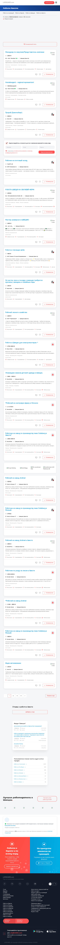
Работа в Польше (7, 905)
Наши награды (7, 897)
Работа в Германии (8, 906)
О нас (4, 889)
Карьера (5, 891)
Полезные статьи (35, 899)
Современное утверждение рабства (41, 908)
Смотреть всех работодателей (47, 798)
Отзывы (5, 892)
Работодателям (49, 2)
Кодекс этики (34, 911)
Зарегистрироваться (46, 152)
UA (53, 883)
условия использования (19, 151)
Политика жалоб (35, 910)
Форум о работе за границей (39, 892)
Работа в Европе (7, 903)
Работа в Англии (7, 910)
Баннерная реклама (8, 895)
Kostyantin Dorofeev (10, 825)
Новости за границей (36, 900)
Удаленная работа (8, 913)
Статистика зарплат (36, 897)
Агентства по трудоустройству (39, 889)
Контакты (5, 899)
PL (55, 883)
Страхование (6, 894)
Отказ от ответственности (38, 906)
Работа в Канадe (7, 916)
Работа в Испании (8, 911)
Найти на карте (35, 891)
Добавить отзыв (30, 712)
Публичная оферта (36, 903)
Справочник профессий (37, 895)
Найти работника (35, 894)
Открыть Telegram (45, 863)
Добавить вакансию (20, 921)
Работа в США (7, 914)
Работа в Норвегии (8, 908)
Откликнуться (49, 74)
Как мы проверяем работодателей (40, 905)
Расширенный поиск (30, 44)
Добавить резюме (7, 921)
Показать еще (51, 695)
